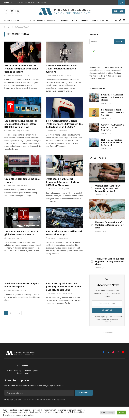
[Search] (116, 20)
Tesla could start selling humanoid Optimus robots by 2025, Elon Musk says (62, 182)
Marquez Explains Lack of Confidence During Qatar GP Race (109, 225)
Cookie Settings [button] (107, 412)
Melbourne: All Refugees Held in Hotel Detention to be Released (112, 142)
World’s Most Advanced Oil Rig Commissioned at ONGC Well (112, 127)
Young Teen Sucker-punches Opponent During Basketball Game (109, 261)
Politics (40, 20)
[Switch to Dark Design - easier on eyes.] (120, 20)
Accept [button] (121, 412)
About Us (104, 20)
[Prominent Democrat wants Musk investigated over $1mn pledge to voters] (22, 52)
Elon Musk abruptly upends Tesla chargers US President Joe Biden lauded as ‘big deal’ (64, 123)
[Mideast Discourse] (64, 11)
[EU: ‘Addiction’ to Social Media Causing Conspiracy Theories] (94, 112)
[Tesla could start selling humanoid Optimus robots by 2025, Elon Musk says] (64, 165)
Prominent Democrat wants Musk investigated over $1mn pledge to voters (21, 68)
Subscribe (118, 11)
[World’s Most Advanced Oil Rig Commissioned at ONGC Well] (94, 127)
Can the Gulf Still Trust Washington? (31, 3)
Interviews (63, 20)
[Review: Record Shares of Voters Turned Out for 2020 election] (94, 97)
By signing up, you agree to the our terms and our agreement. (108, 319)
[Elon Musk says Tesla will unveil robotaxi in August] (64, 217)
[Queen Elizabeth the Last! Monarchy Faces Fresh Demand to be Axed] (107, 172)
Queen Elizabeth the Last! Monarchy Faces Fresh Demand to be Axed (108, 189)
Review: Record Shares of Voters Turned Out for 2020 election (112, 97)
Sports (74, 20)
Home (32, 20)
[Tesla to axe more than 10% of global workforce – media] (22, 217)
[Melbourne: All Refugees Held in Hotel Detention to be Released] (94, 142)
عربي (121, 2)
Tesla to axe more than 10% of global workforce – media (21, 233)
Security (84, 20)
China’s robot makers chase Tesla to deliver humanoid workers (61, 68)
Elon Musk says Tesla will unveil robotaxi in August (64, 233)
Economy (51, 20)
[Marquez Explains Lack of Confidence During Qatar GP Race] (107, 209)
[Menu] (124, 20)
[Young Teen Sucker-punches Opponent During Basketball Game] (107, 245)
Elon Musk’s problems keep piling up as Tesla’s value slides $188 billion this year (63, 286)
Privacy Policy (112, 319)
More (94, 20)
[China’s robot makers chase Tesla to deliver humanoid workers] (64, 52)
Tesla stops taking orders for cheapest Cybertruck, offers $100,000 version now (20, 123)
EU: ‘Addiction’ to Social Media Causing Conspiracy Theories (112, 112)
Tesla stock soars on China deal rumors (22, 180)
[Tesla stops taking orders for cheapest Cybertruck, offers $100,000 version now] (22, 107)
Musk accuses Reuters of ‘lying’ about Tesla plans (22, 285)
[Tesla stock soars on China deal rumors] (22, 165)
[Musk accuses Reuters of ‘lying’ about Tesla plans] (22, 270)
